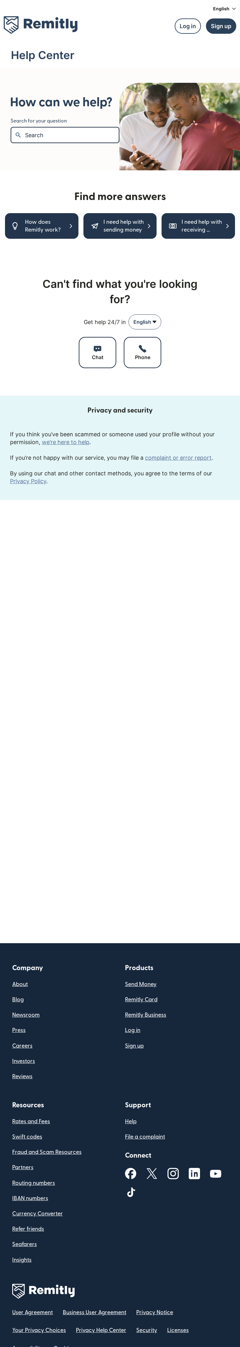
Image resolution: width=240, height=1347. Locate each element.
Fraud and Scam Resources (47, 1152)
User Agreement (32, 1312)
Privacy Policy (28, 481)
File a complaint (145, 1136)
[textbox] (72, 135)
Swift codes (27, 1136)
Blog (18, 999)
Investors (23, 1061)
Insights (22, 1260)
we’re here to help (65, 442)
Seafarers (24, 1244)
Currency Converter (37, 1213)
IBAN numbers (30, 1198)
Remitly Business (145, 1015)
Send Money (141, 984)
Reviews (22, 1076)
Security (146, 1330)
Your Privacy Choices (39, 1330)
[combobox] (144, 321)
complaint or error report (178, 457)
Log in (132, 1030)
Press (19, 1030)
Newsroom (26, 1015)
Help (131, 1121)
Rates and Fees (31, 1121)
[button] (224, 9)
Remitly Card (141, 999)
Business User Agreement (94, 1312)
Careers (22, 1046)
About (20, 984)
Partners (22, 1167)
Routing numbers (33, 1183)
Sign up (134, 1046)
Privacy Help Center (101, 1330)
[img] (41, 25)
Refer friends (28, 1229)
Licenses (178, 1330)
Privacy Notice (154, 1312)
